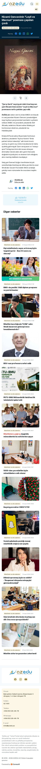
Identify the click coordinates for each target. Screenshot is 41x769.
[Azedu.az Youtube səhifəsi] (26, 679)
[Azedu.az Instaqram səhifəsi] (20, 679)
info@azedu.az (9, 726)
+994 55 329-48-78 (11, 711)
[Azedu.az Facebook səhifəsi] (15, 679)
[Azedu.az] (13, 4)
